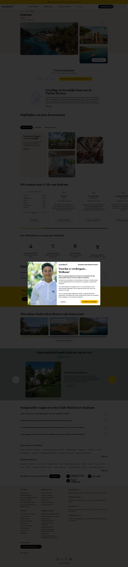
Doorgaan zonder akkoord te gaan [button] (88, 264)
